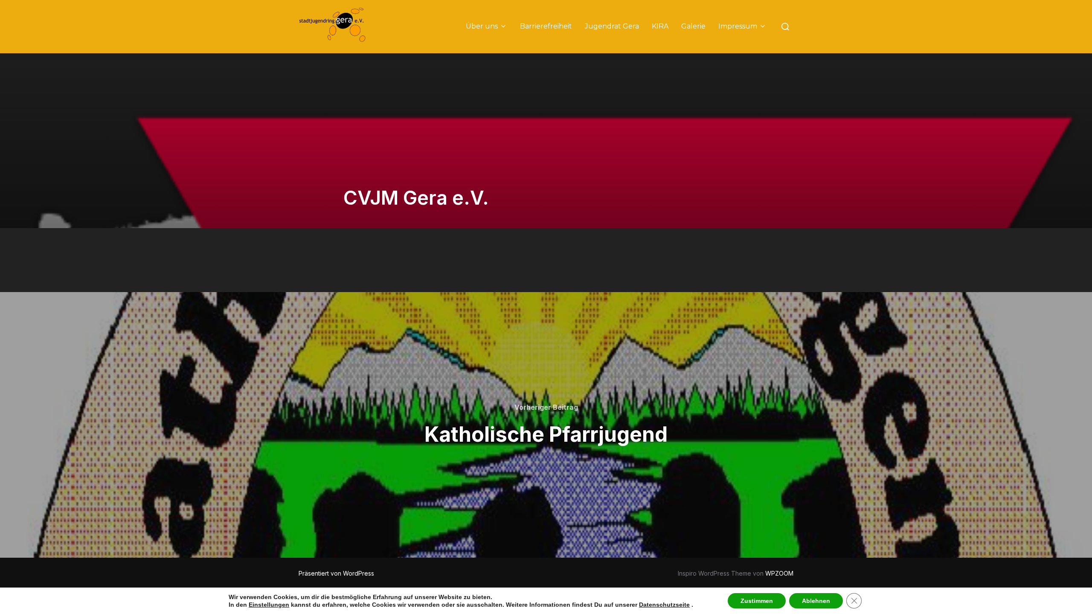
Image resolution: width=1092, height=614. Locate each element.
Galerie (693, 26)
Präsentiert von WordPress (336, 573)
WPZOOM (779, 573)
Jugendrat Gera (612, 26)
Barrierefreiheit (546, 26)
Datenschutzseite (664, 604)
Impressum (737, 26)
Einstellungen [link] (269, 604)
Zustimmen (757, 600)
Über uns (482, 26)
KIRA (660, 26)
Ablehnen (816, 600)
